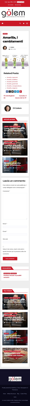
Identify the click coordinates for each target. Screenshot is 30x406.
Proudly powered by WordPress (9, 387)
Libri (16, 141)
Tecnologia (13, 273)
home (15, 397)
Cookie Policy (23, 393)
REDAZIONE (18, 5)
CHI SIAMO (10, 5)
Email (5, 231)
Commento (6, 191)
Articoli (5, 33)
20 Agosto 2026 (10, 304)
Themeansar (15, 389)
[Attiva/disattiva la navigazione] (27, 23)
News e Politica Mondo (15, 126)
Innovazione (7, 273)
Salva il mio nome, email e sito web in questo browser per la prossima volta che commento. (14, 251)
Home (4, 393)
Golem (12, 47)
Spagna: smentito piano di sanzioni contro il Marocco (12, 165)
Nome (5, 223)
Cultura (11, 141)
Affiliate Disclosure (11, 393)
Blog (18, 393)
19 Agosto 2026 (10, 322)
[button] (20, 23)
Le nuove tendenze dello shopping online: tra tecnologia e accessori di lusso (15, 401)
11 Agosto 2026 (10, 358)
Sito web (5, 239)
